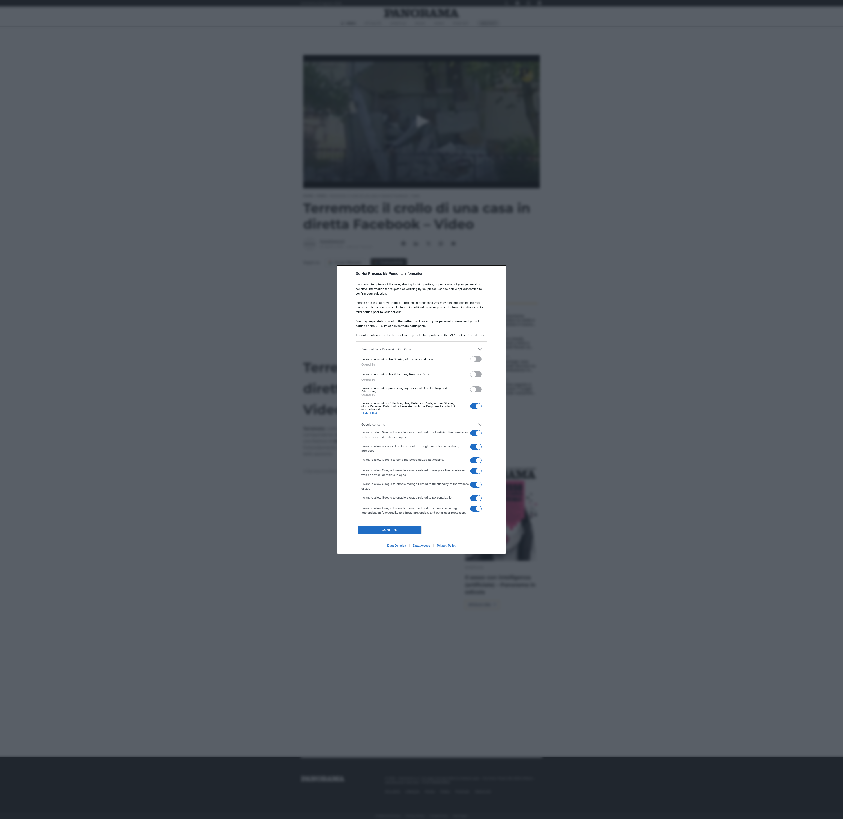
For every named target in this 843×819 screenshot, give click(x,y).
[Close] (497, 274)
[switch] (476, 359)
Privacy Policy (446, 545)
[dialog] (421, 409)
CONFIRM (390, 529)
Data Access (421, 545)
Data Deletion (396, 545)
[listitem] (421, 349)
